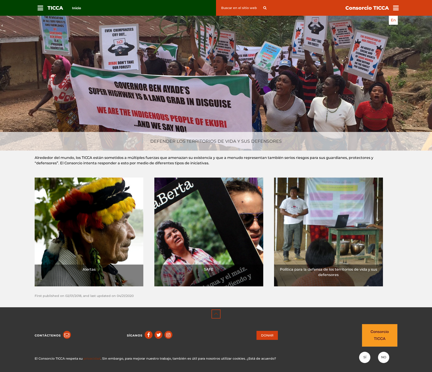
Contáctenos (48, 335)
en (393, 20)
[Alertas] (89, 231)
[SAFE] (208, 231)
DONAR (267, 335)
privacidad (92, 358)
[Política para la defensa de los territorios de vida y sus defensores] (328, 231)
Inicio (76, 8)
